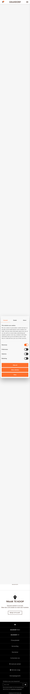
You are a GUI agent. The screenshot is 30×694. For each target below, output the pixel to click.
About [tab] (24, 320)
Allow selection (15, 369)
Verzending (15, 646)
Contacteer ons (15, 658)
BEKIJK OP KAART (15, 612)
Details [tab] (15, 320)
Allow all (15, 365)
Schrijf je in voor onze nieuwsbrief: (11, 681)
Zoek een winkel (16, 664)
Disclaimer (15, 652)
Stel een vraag (15, 670)
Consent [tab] (5, 320)
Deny (15, 374)
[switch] (26, 349)
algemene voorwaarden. (16, 689)
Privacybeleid (15, 640)
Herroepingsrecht (15, 676)
